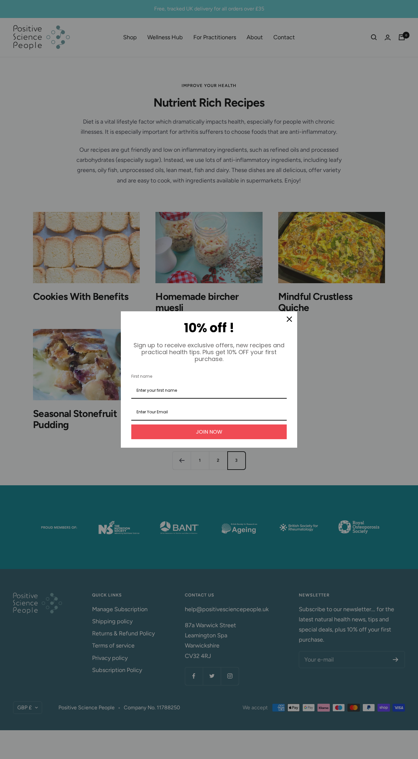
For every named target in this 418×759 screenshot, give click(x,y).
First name (141, 376)
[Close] (289, 319)
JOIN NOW (209, 432)
